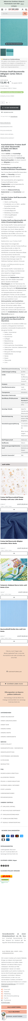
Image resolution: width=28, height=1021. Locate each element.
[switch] (3, 1019)
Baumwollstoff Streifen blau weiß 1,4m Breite (13, 630)
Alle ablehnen (14, 1011)
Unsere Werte (6, 732)
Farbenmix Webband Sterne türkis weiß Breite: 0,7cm (13, 586)
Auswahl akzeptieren (14, 1016)
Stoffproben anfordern (10, 756)
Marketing (7, 993)
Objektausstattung (7, 752)
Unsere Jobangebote (8, 736)
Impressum (4, 986)
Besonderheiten (6, 126)
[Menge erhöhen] (6, 103)
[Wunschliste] (5, 9)
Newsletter (5, 764)
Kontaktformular (15, 671)
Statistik (6, 991)
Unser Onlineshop (7, 716)
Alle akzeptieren (14, 1007)
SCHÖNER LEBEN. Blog (15, 683)
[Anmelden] (22, 9)
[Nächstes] (26, 32)
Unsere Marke (6, 728)
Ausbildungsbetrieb (10, 818)
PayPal (6, 998)
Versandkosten (13, 116)
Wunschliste (8, 112)
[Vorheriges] (1, 32)
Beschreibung (5, 122)
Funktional (7, 1000)
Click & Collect (6, 744)
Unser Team (5, 724)
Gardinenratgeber (7, 793)
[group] (13, 481)
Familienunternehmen (11, 814)
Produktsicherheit (7, 138)
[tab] (5, 123)
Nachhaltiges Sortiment (11, 810)
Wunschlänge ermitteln (10, 773)
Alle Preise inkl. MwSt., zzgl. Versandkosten (12, 952)
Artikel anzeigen (14, 509)
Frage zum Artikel (6, 134)
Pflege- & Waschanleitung (10, 781)
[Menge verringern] (9, 103)
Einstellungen (5, 1002)
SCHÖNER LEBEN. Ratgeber (10, 785)
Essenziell (7, 989)
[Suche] (25, 13)
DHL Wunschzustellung (11, 996)
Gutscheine (5, 760)
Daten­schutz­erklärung (8, 984)
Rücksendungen (7, 797)
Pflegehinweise (6, 130)
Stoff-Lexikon (6, 789)
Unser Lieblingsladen (9, 720)
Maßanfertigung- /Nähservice (12, 748)
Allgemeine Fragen (8, 777)
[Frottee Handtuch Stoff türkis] (4, 52)
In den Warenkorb (11, 107)
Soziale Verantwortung (11, 822)
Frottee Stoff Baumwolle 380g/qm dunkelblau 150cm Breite (11, 542)
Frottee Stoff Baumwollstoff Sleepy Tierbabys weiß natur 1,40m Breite (11, 498)
